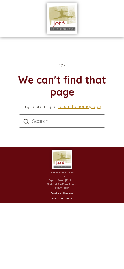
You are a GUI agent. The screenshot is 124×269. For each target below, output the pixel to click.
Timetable (57, 198)
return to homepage (79, 106)
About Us (56, 192)
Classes (68, 192)
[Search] (26, 122)
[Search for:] (62, 121)
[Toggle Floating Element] (101, 252)
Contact (69, 198)
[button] (17, 18)
